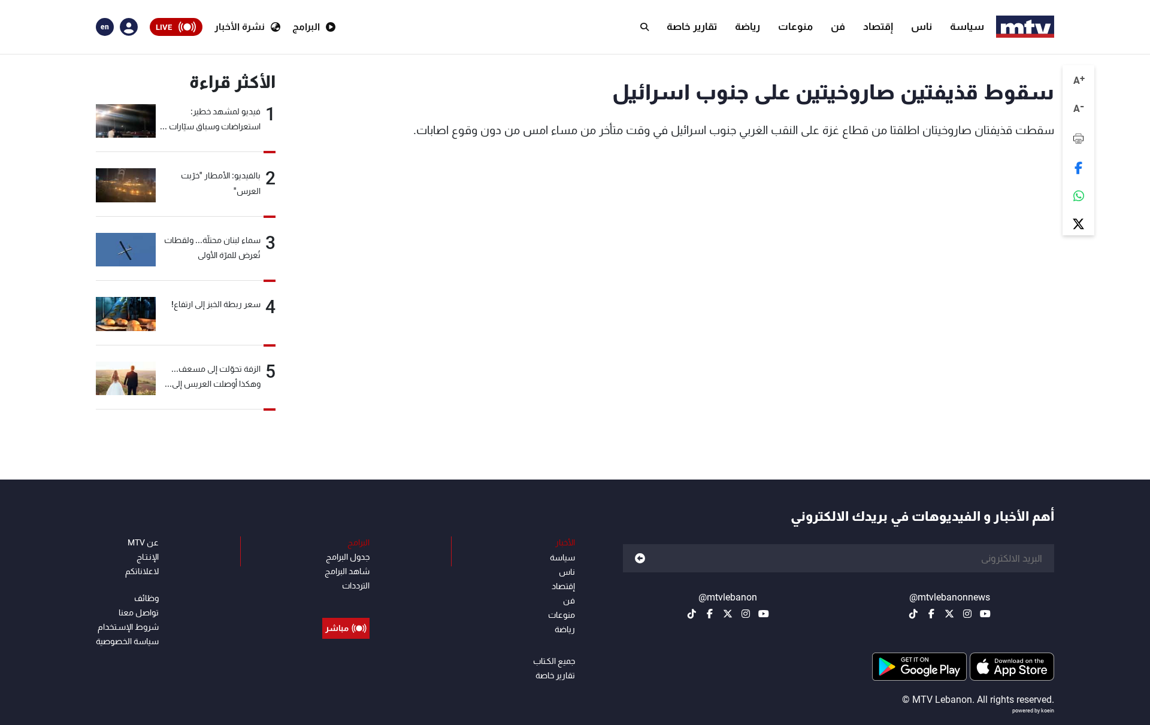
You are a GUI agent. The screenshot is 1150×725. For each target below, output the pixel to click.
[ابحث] (644, 27)
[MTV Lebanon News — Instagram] (967, 614)
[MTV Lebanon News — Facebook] (931, 614)
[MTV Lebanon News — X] (949, 614)
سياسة (967, 26)
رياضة (747, 26)
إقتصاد (878, 26)
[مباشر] (346, 601)
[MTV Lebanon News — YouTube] (985, 614)
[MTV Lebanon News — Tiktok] (913, 614)
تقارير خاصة (692, 26)
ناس (921, 26)
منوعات (795, 26)
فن (838, 26)
